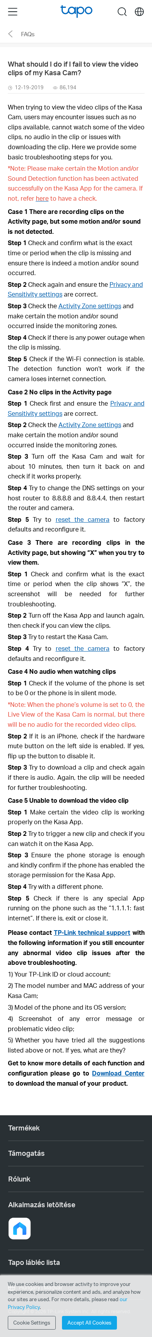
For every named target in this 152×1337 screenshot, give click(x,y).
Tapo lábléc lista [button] (34, 1262)
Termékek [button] (24, 1127)
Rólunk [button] (19, 1179)
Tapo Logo (76, 11)
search (122, 11)
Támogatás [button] (26, 1153)
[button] (19, 1228)
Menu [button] (13, 11)
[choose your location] (139, 12)
